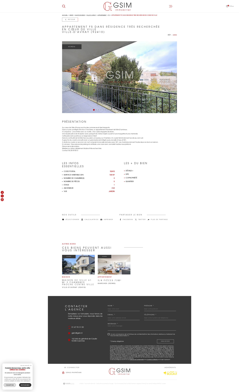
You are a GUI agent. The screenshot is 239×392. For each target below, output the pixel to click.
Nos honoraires (119, 383)
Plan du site (127, 383)
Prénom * (149, 305)
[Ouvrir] (63, 6)
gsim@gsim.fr (77, 333)
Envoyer (165, 341)
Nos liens (148, 383)
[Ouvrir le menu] (170, 6)
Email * (111, 314)
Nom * (111, 305)
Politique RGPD (156, 383)
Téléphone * (150, 314)
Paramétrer (10, 385)
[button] (94, 110)
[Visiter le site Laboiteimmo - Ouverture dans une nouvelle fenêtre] (68, 384)
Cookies (163, 383)
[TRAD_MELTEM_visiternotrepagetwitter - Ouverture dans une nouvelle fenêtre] (2, 196)
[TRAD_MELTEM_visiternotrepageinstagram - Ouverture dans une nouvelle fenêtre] (2, 199)
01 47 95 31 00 (78, 327)
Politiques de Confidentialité (137, 359)
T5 (109, 15)
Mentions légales (136, 383)
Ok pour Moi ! (25, 385)
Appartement (102, 15)
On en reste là (25, 365)
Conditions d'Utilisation (152, 359)
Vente (71, 15)
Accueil (65, 15)
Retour (71, 19)
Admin (143, 383)
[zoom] (119, 77)
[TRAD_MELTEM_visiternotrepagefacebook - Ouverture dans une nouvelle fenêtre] (2, 192)
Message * (113, 323)
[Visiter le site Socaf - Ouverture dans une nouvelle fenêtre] (170, 373)
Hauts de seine (80, 15)
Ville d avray (91, 15)
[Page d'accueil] (117, 6)
